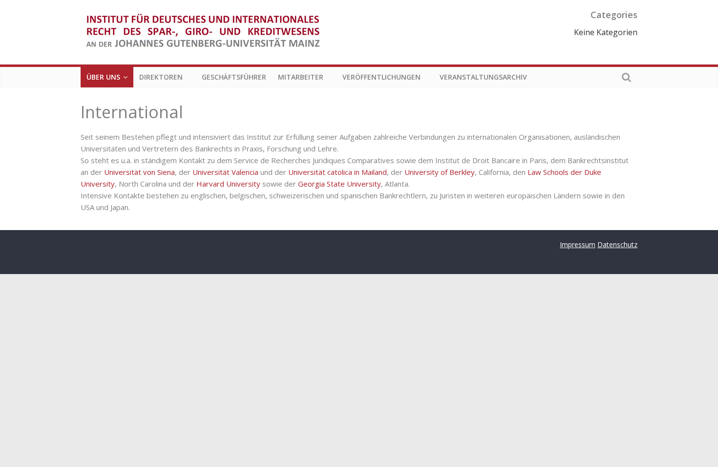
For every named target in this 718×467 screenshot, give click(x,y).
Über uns (103, 77)
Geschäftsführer (234, 77)
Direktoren (161, 77)
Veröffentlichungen (381, 77)
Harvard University (228, 184)
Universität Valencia (225, 172)
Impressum (577, 244)
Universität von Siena (139, 172)
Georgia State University (339, 184)
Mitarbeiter (300, 77)
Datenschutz (617, 244)
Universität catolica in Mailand (337, 172)
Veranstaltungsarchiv (483, 77)
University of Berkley (439, 172)
